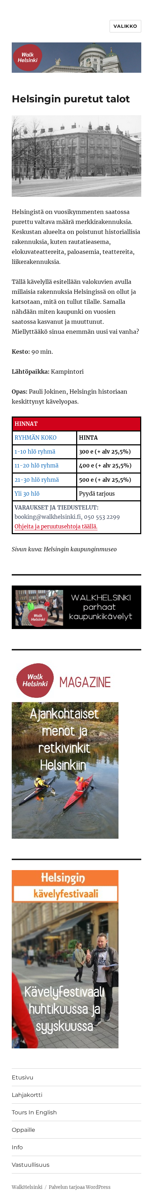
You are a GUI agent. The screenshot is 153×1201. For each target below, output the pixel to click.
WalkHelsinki (27, 1187)
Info (17, 1147)
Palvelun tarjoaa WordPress (80, 1187)
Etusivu (22, 1077)
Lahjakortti (27, 1095)
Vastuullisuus (30, 1164)
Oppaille (23, 1129)
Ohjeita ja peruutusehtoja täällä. (56, 526)
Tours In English (34, 1112)
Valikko (125, 26)
